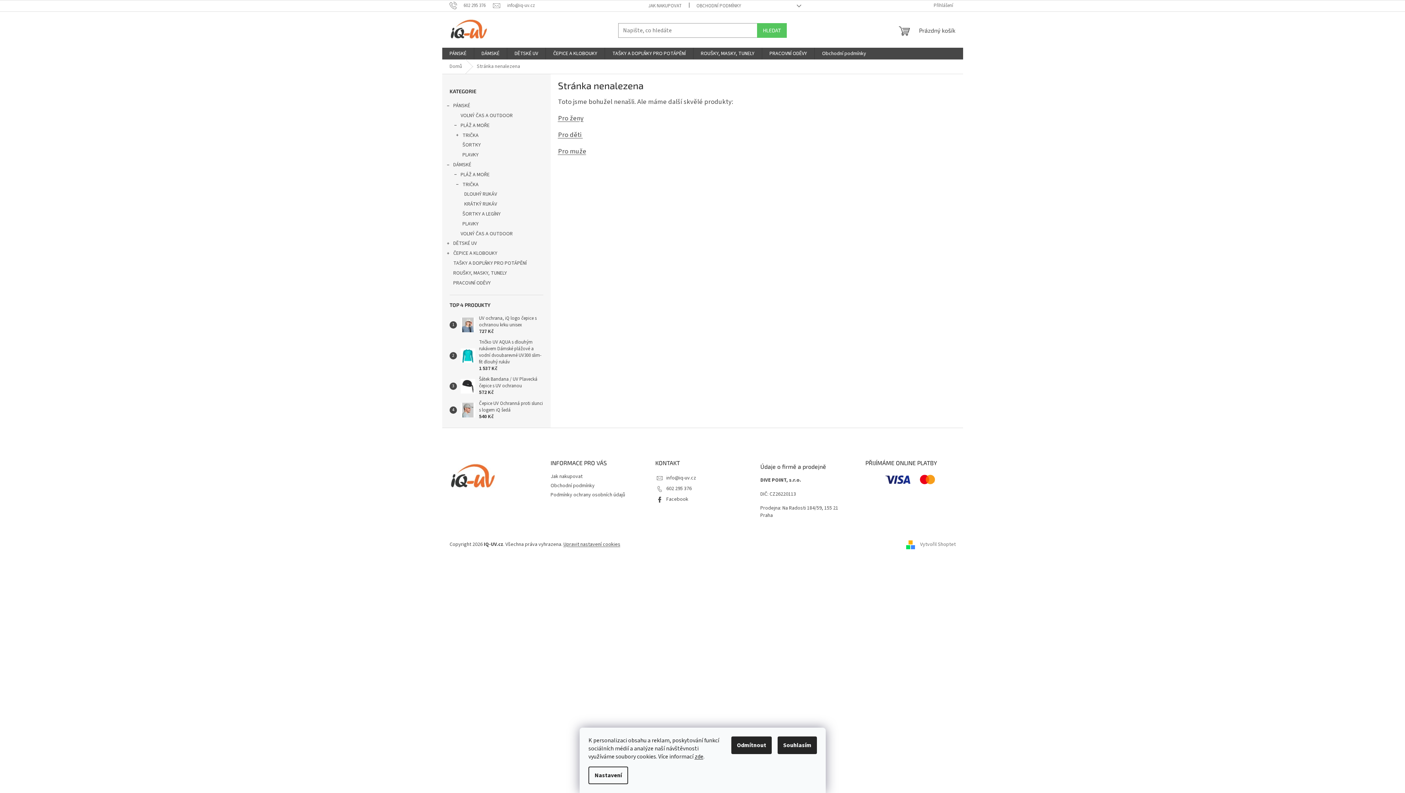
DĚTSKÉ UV (465, 243)
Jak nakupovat (665, 6)
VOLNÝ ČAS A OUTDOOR (487, 115)
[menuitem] (458, 53)
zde (699, 757)
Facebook (677, 499)
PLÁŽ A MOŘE (475, 125)
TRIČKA (470, 135)
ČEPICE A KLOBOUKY (475, 253)
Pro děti (570, 135)
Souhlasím (797, 745)
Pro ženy (571, 118)
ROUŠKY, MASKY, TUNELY (480, 273)
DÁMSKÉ (462, 165)
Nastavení (608, 775)
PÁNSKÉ (461, 105)
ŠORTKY (471, 145)
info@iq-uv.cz (681, 478)
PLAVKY (470, 155)
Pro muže (572, 151)
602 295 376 (679, 488)
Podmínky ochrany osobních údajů (588, 495)
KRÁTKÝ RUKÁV (480, 204)
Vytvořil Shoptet (938, 544)
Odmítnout (751, 745)
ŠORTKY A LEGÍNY (481, 214)
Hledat (772, 30)
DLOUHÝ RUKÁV (480, 194)
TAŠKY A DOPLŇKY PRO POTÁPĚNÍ (490, 263)
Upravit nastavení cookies (591, 544)
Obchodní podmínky (718, 6)
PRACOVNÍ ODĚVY (472, 283)
